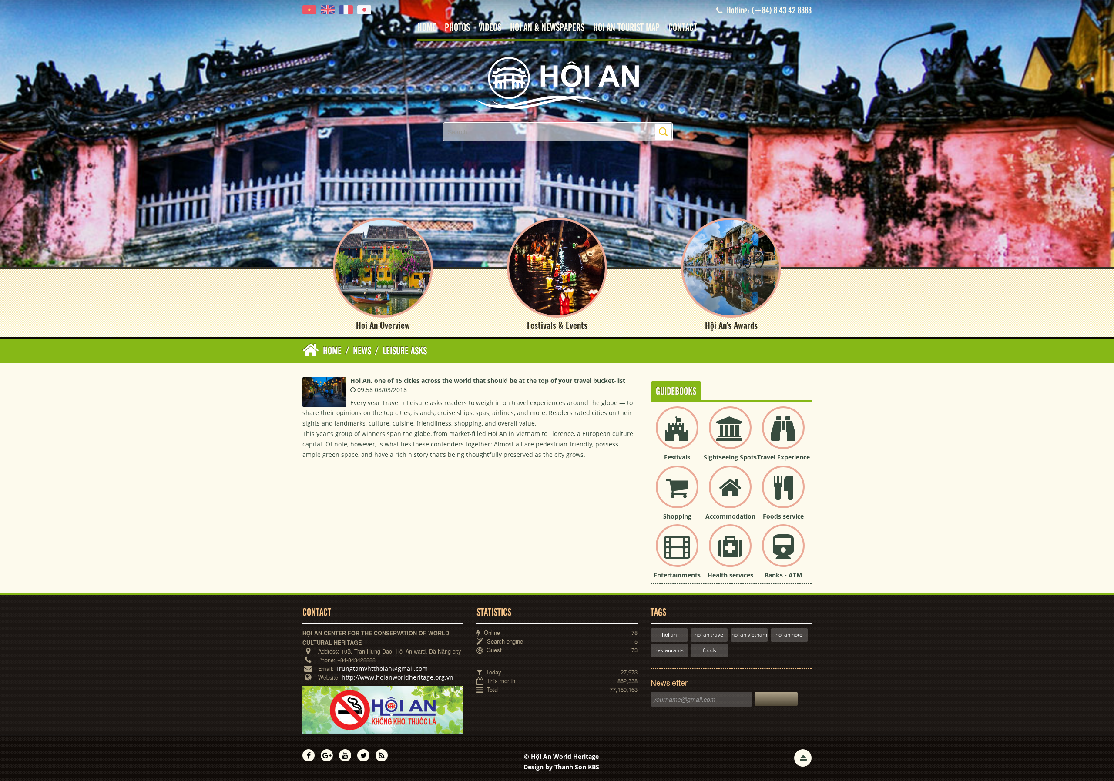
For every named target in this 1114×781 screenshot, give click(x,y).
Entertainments (677, 575)
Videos (490, 28)
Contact (682, 28)
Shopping (677, 516)
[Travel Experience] (783, 435)
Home (426, 28)
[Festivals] (677, 435)
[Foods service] (783, 494)
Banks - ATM (783, 575)
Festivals (677, 457)
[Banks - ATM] (783, 553)
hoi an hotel (789, 634)
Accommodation (730, 516)
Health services (730, 575)
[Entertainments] (677, 553)
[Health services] (730, 553)
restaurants (669, 650)
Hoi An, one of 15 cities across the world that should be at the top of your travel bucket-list (487, 380)
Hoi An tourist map (626, 28)
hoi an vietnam (749, 634)
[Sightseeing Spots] (730, 435)
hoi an (669, 634)
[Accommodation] (730, 494)
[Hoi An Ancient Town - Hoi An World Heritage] (557, 82)
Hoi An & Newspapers (547, 28)
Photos (457, 28)
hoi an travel (710, 634)
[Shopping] (677, 494)
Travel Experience (783, 457)
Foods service (783, 516)
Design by (561, 767)
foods (709, 650)
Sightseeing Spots (730, 457)
